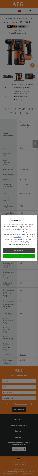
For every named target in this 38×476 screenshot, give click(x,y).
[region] (19, 238)
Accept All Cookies (19, 256)
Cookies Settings (19, 250)
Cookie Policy (18, 237)
